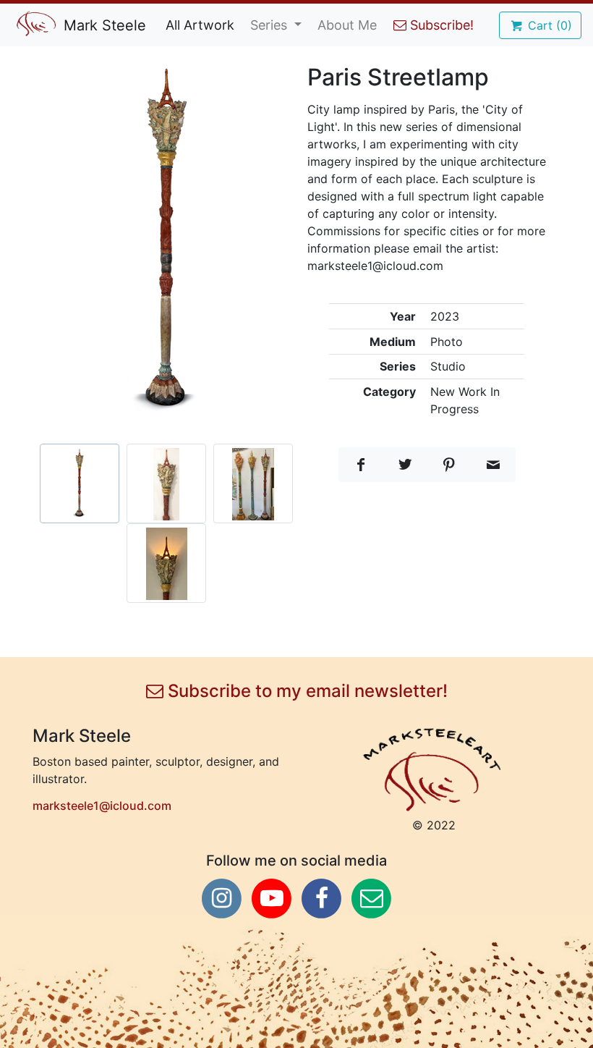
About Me (347, 25)
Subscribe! (440, 25)
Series (270, 25)
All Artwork (200, 25)
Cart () (548, 25)
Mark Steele (102, 25)
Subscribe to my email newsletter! (305, 691)
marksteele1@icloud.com (102, 805)
